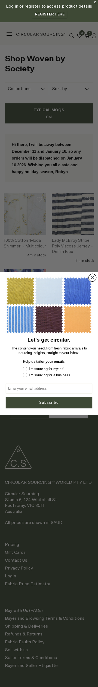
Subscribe (49, 402)
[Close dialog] (92, 277)
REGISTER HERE (50, 14)
